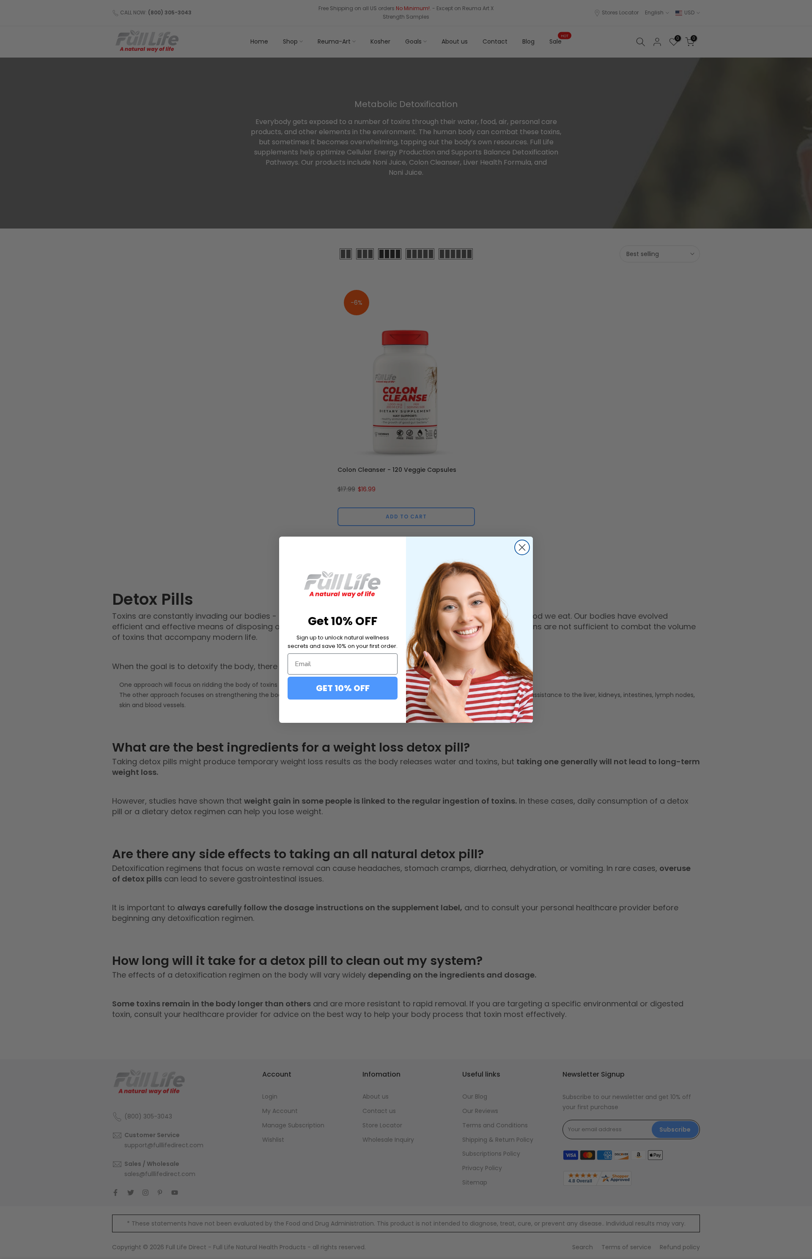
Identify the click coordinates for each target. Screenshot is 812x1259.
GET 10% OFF (343, 688)
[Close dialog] (522, 547)
